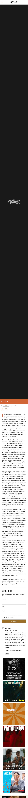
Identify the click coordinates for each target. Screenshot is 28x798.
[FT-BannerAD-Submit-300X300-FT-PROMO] (14, 704)
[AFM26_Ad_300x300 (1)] (14, 772)
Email (3, 611)
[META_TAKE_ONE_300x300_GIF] (14, 659)
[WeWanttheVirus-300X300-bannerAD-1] (14, 749)
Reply (7, 653)
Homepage (5, 796)
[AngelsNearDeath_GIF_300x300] (14, 726)
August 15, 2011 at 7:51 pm (11, 630)
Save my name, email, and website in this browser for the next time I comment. (14, 616)
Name (3, 606)
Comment (4, 599)
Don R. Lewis (6, 406)
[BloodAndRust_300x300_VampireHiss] (14, 681)
